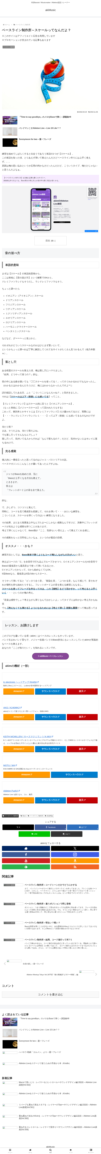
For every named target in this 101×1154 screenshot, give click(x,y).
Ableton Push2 (10, 791)
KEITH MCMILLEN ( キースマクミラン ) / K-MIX (27, 736)
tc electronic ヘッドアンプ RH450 (20, 682)
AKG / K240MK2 (11, 707)
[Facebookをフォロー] (26, 854)
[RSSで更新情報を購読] (75, 866)
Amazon (17, 691)
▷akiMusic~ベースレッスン (50, 656)
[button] (66, 834)
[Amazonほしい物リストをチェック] (75, 860)
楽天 (81, 691)
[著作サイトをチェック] (26, 848)
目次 (48, 240)
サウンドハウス (49, 691)
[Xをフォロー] (75, 848)
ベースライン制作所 (11, 816)
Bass (24, 816)
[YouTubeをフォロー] (26, 860)
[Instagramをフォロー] (75, 854)
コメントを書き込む (50, 994)
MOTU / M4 (9, 765)
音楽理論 (50, 816)
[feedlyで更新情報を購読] (26, 866)
